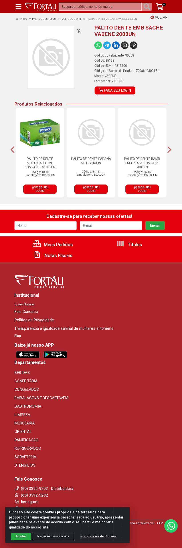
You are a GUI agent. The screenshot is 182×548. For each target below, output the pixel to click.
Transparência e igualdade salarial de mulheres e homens (63, 328)
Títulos (134, 244)
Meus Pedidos (58, 244)
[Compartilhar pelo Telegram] (107, 45)
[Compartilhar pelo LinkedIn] (116, 45)
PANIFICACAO (26, 440)
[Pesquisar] (148, 7)
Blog (17, 336)
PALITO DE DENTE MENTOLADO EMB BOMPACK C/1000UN (40, 163)
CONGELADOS (26, 389)
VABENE (110, 76)
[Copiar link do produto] (133, 45)
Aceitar (21, 536)
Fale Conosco (26, 311)
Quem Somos (24, 304)
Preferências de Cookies (98, 536)
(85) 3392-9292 (34, 495)
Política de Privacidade (34, 320)
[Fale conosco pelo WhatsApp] (171, 525)
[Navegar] (12, 149)
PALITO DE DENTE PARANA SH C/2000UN (91, 161)
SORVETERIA (25, 457)
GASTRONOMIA (27, 406)
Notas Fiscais (58, 255)
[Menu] (18, 7)
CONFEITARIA (26, 381)
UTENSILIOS (25, 465)
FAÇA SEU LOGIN (117, 90)
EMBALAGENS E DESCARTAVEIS (41, 398)
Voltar (160, 17)
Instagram (29, 502)
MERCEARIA (24, 423)
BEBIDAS (22, 372)
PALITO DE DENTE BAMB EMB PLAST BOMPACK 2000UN (142, 163)
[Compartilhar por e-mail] (125, 45)
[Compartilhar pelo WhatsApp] (98, 45)
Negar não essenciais (53, 536)
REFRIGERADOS (27, 448)
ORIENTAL (23, 431)
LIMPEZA (22, 414)
